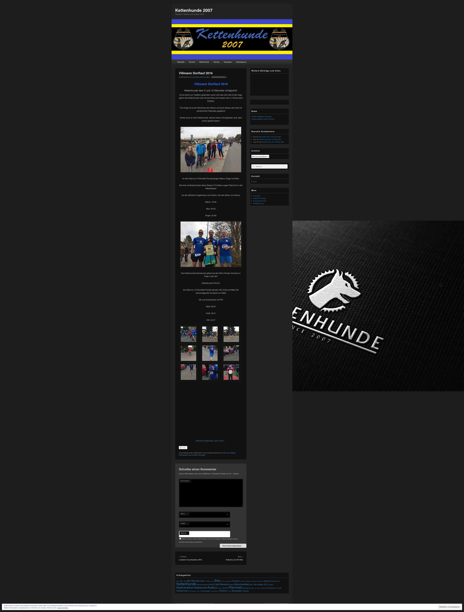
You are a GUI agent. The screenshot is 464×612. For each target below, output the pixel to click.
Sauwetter (279, 588)
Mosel (232, 584)
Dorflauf (232, 453)
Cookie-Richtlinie (62, 608)
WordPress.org (258, 203)
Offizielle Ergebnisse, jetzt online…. (211, 440)
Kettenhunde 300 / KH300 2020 (270, 139)
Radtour (213, 587)
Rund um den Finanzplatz (258, 588)
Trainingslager (205, 591)
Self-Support (192, 591)
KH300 (211, 584)
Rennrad (235, 587)
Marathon (224, 584)
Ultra (229, 591)
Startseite (181, 62)
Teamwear (228, 62)
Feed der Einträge (259, 198)
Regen (220, 588)
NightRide (270, 585)
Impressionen (241, 62)
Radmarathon (185, 587)
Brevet (223, 581)
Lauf (204, 453)
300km (202, 581)
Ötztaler (246, 591)
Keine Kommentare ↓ (219, 77)
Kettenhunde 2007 (194, 10)
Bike (217, 580)
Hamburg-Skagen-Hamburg (249, 581)
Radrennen (200, 587)
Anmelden (256, 196)
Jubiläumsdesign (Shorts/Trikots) (262, 119)
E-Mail (183, 523)
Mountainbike (242, 584)
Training (216, 62)
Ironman (274, 581)
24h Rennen (193, 580)
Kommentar (185, 481)
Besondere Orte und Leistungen (270, 137)
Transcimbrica (214, 591)
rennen (225, 587)
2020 (212, 581)
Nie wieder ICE (260, 584)
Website (183, 533)
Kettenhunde (204, 62)
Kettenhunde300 (202, 584)
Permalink (201, 455)
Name (183, 513)
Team (198, 591)
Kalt (278, 581)
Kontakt (254, 181)
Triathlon (223, 590)
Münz (251, 584)
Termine (192, 62)
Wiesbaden (236, 590)
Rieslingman (246, 588)
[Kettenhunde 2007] (232, 58)
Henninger (260, 581)
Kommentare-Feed (259, 201)
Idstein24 (267, 581)
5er (228, 453)
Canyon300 (228, 581)
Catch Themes (284, 603)
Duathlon (236, 580)
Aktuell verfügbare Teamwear (261, 116)
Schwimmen (182, 590)
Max (208, 77)
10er (224, 453)
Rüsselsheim (271, 588)
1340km (208, 581)
